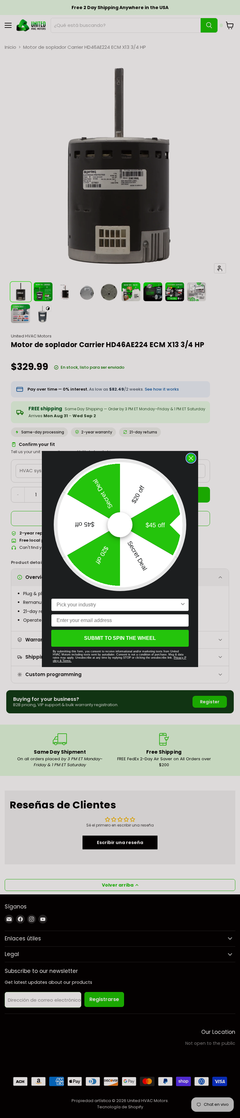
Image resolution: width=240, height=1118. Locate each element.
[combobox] (118, 605)
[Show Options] (183, 605)
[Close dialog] (191, 458)
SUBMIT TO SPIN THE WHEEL (120, 638)
